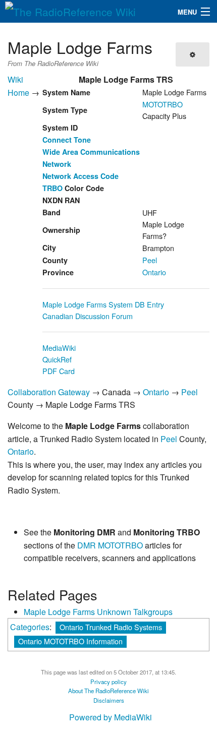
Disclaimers (108, 700)
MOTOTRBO (162, 104)
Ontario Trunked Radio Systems (111, 627)
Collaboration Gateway (49, 392)
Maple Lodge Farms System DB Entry (103, 304)
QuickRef (57, 359)
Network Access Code (80, 176)
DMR (86, 545)
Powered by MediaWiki (110, 717)
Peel (149, 260)
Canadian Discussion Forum (87, 316)
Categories (29, 627)
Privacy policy (108, 682)
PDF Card (58, 370)
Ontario (154, 272)
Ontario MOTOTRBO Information (70, 641)
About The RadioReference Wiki (108, 691)
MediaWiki (59, 347)
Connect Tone (66, 140)
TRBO (52, 188)
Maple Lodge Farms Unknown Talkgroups (98, 612)
